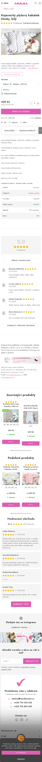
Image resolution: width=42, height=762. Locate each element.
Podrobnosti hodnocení (31, 23)
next (40, 419)
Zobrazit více (21, 604)
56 (8, 424)
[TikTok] (27, 719)
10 (24, 450)
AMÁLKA (38, 118)
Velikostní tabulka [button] (12, 74)
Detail (11, 442)
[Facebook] (16, 719)
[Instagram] (21, 719)
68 (14, 424)
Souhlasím (22, 753)
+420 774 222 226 (23, 702)
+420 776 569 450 (23, 706)
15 (30, 450)
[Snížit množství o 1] (31, 103)
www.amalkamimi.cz (8, 377)
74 (17, 424)
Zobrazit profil (20, 627)
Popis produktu (9, 130)
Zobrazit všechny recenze (21, 325)
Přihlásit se (32, 661)
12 (26, 450)
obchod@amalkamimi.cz (23, 698)
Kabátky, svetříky (33, 193)
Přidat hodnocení (21, 260)
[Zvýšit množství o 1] (38, 103)
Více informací (33, 68)
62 (11, 424)
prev (1, 419)
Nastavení (21, 759)
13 (28, 450)
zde (35, 748)
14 (29, 450)
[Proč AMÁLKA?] (21, 360)
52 (5, 424)
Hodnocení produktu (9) (27, 130)
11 (25, 450)
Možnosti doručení (10, 93)
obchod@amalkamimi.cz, (14, 375)
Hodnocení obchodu (21, 519)
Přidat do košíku (21, 111)
